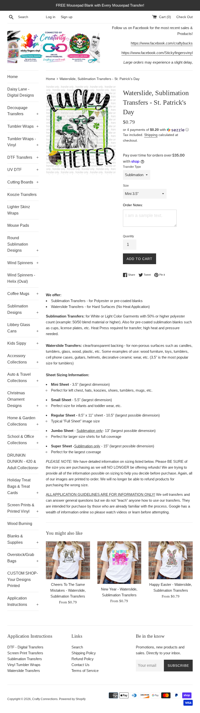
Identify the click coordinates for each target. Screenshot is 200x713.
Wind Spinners (23, 263)
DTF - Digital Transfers (25, 647)
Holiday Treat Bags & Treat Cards (23, 486)
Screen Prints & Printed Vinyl (23, 508)
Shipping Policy (83, 653)
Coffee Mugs (23, 294)
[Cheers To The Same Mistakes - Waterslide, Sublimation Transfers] (68, 560)
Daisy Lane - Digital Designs (20, 92)
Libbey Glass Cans (23, 328)
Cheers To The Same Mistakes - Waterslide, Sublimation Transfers (68, 590)
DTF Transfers (23, 157)
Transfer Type (132, 167)
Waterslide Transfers (23, 670)
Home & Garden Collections (23, 421)
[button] (158, 129)
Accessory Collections (23, 359)
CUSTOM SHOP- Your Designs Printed (22, 579)
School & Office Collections (23, 439)
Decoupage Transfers (23, 111)
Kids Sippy (23, 343)
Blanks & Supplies (23, 539)
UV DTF (23, 170)
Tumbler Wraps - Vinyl (23, 142)
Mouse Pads (18, 225)
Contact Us (80, 665)
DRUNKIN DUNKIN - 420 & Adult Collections (23, 461)
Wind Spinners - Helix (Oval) (21, 278)
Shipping (151, 135)
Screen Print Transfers (25, 653)
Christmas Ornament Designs (23, 399)
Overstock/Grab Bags (23, 558)
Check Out (184, 17)
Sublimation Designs (23, 309)
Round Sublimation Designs (23, 244)
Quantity (128, 236)
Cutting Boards (23, 182)
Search (77, 647)
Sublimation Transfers (24, 659)
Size (126, 185)
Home (12, 77)
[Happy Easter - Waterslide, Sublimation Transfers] (171, 560)
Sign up (66, 17)
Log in (50, 17)
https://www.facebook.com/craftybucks (162, 43)
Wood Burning (19, 523)
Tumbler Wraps (23, 126)
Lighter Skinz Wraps (18, 210)
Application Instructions (23, 601)
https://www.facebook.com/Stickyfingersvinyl (157, 53)
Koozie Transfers (22, 194)
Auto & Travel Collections (23, 377)
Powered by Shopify (72, 699)
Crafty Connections (45, 699)
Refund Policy (82, 659)
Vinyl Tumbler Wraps (23, 665)
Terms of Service (85, 670)
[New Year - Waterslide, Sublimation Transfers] (119, 562)
